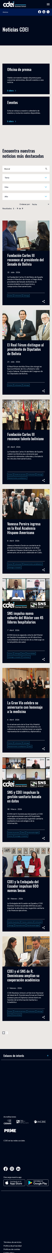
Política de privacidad (13, 1246)
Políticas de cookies (12, 1249)
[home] (14, 4)
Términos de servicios (12, 1242)
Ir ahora (10, 90)
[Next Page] (6, 1033)
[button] (48, 4)
